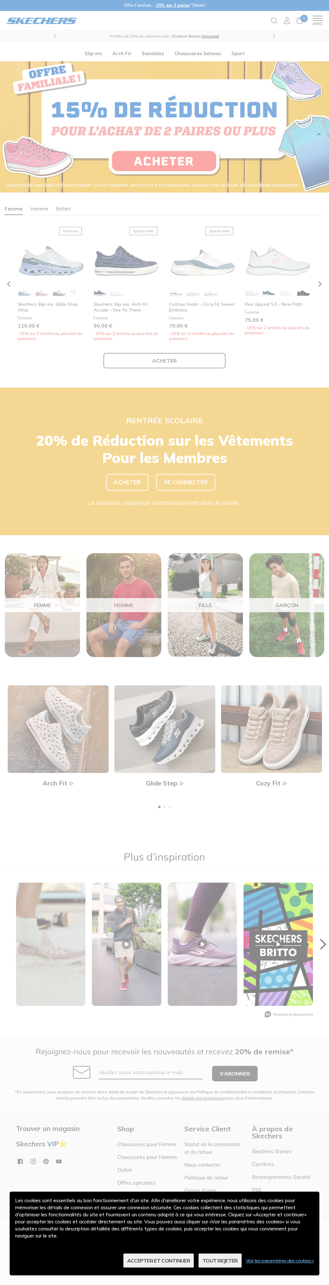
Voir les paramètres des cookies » (280, 1260)
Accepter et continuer (158, 1260)
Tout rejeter (220, 1260)
